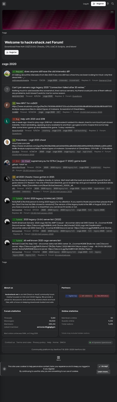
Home (62, 380)
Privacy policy (44, 380)
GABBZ (16, 124)
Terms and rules (26, 380)
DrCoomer (19, 233)
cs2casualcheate (22, 89)
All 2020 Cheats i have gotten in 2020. (39, 196)
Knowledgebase (69, 283)
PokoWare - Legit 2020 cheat (34, 155)
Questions (85, 107)
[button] (4, 4)
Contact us (11, 380)
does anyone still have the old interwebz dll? (48, 79)
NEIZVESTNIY (20, 107)
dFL (15, 209)
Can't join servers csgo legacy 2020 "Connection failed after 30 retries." (54, 97)
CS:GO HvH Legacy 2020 (101, 124)
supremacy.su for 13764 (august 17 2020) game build (57, 179)
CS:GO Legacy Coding (36, 189)
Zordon (17, 168)
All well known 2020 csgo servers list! (43, 267)
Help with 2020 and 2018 (34, 132)
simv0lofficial (20, 186)
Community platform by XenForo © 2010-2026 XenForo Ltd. (65, 388)
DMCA (70, 380)
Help (54, 380)
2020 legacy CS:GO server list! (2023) (43, 243)
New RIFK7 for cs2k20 (30, 114)
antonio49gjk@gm (51, 363)
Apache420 (19, 145)
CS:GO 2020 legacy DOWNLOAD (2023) (44, 220)
